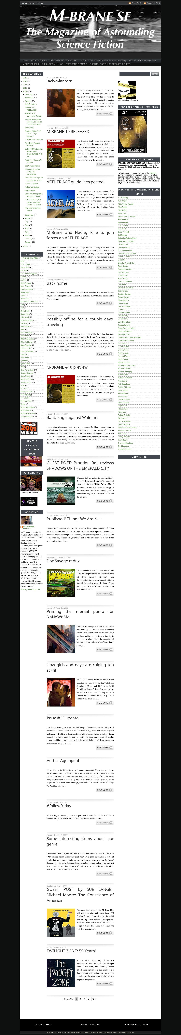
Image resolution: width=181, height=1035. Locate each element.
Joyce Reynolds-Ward (126, 328)
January (28, 242)
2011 (25, 85)
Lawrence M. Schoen (126, 341)
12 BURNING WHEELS (29, 258)
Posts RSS (136, 3)
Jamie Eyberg (123, 300)
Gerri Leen (122, 285)
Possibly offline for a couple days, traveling (33, 133)
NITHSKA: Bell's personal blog (142, 60)
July (27, 222)
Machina (24, 323)
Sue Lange (122, 434)
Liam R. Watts (123, 347)
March (27, 235)
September (29, 215)
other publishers (27, 342)
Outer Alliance (26, 345)
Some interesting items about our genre (80, 841)
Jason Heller (123, 303)
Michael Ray (123, 375)
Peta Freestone (124, 400)
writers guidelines (28, 407)
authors (23, 277)
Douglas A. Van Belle (126, 263)
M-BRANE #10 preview (34, 140)
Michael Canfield (124, 369)
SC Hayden (122, 418)
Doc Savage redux (32, 166)
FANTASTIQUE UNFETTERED (64, 60)
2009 (25, 91)
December (29, 94)
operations (25, 336)
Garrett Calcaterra (125, 282)
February (28, 239)
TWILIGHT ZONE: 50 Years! (71, 950)
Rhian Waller (123, 409)
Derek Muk (122, 260)
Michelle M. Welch (125, 378)
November (29, 98)
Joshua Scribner (124, 325)
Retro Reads (25, 376)
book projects (26, 283)
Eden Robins (123, 266)
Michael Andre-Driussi (126, 365)
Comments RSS (153, 3)
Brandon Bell (123, 223)
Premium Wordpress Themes (79, 1032)
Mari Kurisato (123, 353)
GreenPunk (25, 311)
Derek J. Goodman (125, 257)
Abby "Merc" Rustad (125, 204)
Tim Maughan (123, 446)
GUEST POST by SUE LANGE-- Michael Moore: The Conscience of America (80, 895)
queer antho (25, 364)
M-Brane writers (27, 320)
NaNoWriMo (25, 327)
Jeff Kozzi (121, 310)
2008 (25, 246)
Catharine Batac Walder (127, 238)
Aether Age (25, 268)
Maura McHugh (124, 362)
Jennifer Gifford (124, 313)
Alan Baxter (122, 207)
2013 (25, 78)
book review (26, 286)
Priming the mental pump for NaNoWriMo (32, 171)
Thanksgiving (26, 395)
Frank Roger (123, 275)
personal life (26, 348)
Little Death (25, 317)
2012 (25, 81)
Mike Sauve (122, 381)
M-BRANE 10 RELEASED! (69, 131)
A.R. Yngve (122, 201)
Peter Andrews (123, 403)
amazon (24, 271)
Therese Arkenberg (125, 443)
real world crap (27, 370)
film (22, 305)
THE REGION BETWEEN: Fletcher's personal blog (103, 60)
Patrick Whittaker (124, 387)
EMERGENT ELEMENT (76, 64)
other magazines (27, 339)
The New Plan (26, 401)
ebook (23, 295)
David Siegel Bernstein (127, 254)
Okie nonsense (26, 333)
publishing (25, 358)
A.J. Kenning (123, 198)
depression (25, 292)
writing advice (26, 410)
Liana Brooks (123, 350)
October (28, 101)
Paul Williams (123, 393)
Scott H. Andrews (124, 421)
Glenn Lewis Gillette (125, 288)
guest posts (25, 314)
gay (22, 308)
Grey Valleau (123, 291)
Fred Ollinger (123, 279)
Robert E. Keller (124, 415)
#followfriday (30, 190)
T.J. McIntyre (123, 440)
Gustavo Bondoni (124, 294)
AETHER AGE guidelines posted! (76, 181)
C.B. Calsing (123, 226)
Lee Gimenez (123, 344)
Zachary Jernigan (125, 449)
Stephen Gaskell (124, 431)
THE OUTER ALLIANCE (52, 64)
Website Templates (97, 1032)
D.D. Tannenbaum (125, 251)
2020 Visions (26, 264)
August (28, 218)
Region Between (27, 373)
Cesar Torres (123, 244)
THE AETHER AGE (39, 60)
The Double (25, 398)
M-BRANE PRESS (31, 64)
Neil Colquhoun (124, 384)
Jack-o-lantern (31, 104)
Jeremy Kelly (123, 316)
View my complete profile (30, 590)
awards (23, 280)
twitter (23, 404)
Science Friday (26, 379)
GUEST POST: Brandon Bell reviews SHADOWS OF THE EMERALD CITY (80, 465)
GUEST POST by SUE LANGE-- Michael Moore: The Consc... (33, 202)
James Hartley (123, 297)
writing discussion (28, 413)
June (27, 225)
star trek (24, 389)
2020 (22, 261)
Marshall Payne (124, 356)
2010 (25, 88)
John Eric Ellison (124, 322)
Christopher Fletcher (29, 528)
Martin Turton (123, 359)
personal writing (27, 351)
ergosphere (25, 299)
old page (153, 173)
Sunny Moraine (124, 437)
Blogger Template (111, 1032)
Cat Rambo (122, 235)
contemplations (27, 289)
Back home (29, 128)
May (27, 229)
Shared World (26, 382)
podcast (24, 354)
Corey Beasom (124, 247)
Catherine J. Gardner (126, 241)
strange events (26, 392)
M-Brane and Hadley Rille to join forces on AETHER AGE (33, 121)
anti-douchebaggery (28, 274)
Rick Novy (122, 412)
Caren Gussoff (123, 232)
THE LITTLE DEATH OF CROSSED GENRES (110, 64)
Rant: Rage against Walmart (72, 417)
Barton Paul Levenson (126, 216)
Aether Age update (32, 187)
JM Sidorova (123, 319)
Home (25, 60)
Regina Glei (122, 406)
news (23, 330)
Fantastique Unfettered (29, 302)
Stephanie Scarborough (127, 428)
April (27, 232)
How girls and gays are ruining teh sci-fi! (80, 667)
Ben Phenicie (123, 220)
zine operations (27, 417)
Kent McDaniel (123, 334)
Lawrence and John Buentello (129, 338)
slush (23, 385)
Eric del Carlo (123, 272)
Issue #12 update (31, 184)
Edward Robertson (125, 269)
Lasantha (131, 1032)
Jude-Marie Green (125, 331)
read (23, 367)
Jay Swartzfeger (124, 306)
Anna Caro (122, 213)
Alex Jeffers (122, 210)
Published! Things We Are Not (74, 518)
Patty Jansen (123, 390)
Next (94, 999)
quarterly (24, 361)
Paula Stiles (122, 396)
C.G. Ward (122, 229)
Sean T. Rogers (124, 424)
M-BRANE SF (51, 1032)
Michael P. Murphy (125, 372)
